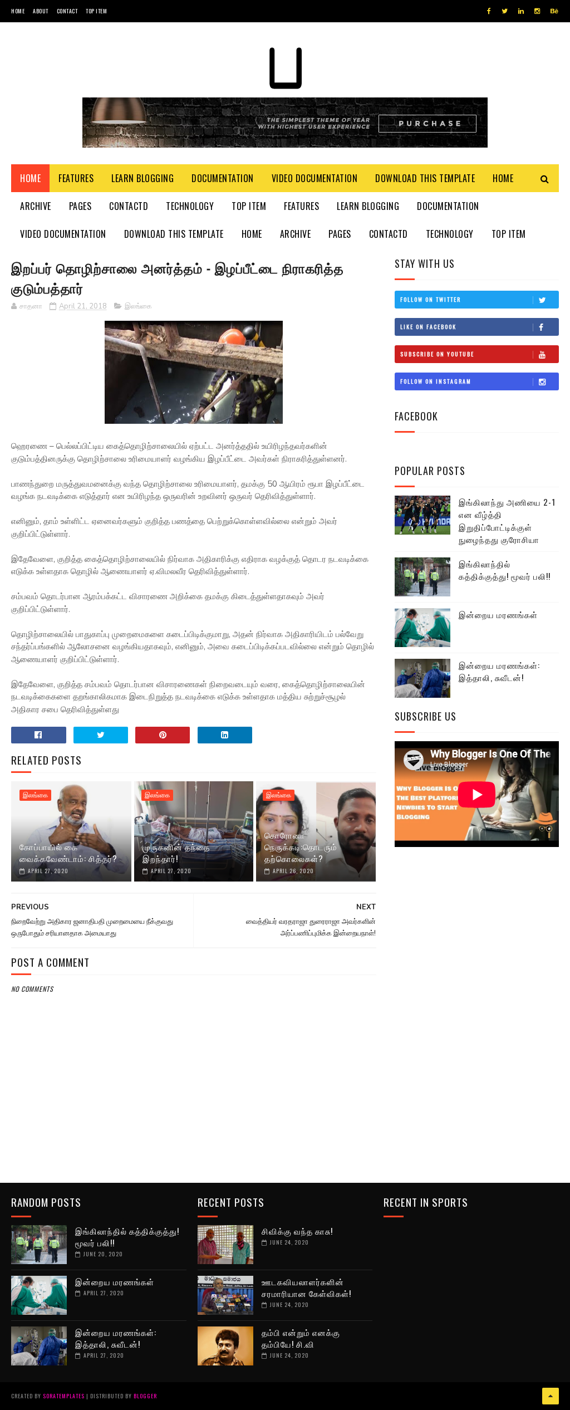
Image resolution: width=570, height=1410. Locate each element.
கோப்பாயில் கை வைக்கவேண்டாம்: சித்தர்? (68, 852)
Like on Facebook (428, 326)
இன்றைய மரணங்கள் (498, 614)
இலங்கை (138, 306)
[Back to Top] (550, 1396)
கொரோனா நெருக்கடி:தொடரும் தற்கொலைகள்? (300, 846)
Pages (80, 206)
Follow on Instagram (435, 381)
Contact (67, 11)
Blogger (145, 1396)
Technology (190, 206)
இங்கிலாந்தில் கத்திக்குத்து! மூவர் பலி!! (505, 569)
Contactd (128, 206)
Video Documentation (315, 178)
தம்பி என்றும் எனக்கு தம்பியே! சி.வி (301, 1338)
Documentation (222, 178)
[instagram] (537, 11)
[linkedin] (521, 11)
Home (17, 11)
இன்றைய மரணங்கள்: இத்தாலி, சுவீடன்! (499, 671)
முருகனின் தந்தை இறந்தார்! (176, 852)
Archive (35, 206)
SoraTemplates (64, 1396)
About (40, 11)
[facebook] (489, 11)
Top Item (96, 11)
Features (76, 178)
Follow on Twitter (430, 299)
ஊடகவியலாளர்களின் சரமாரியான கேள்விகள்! (306, 1287)
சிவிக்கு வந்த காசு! (297, 1231)
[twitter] (505, 11)
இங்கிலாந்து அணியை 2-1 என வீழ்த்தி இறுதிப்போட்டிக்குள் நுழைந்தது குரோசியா (507, 521)
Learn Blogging (142, 178)
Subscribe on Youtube (437, 354)
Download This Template (425, 178)
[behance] (554, 11)
